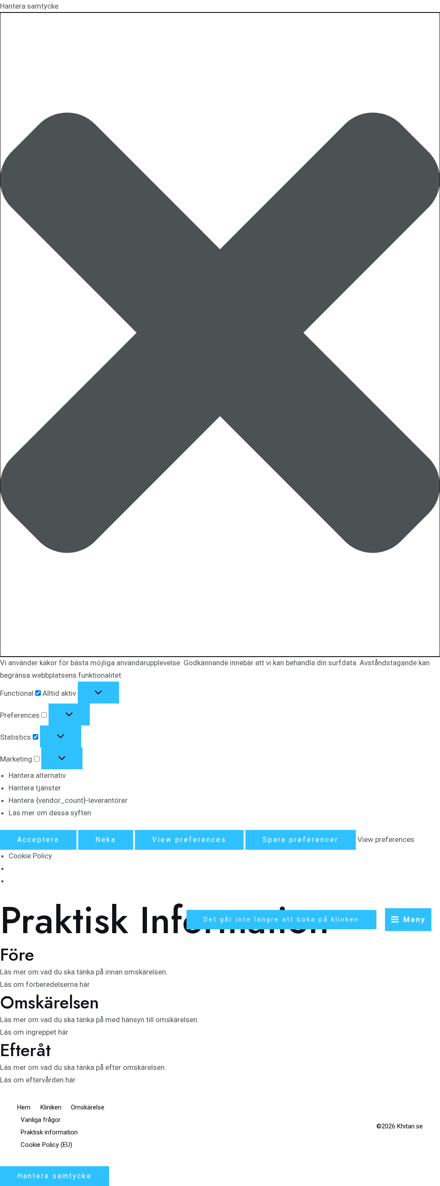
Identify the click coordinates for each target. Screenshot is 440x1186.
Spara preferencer (301, 840)
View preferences (189, 840)
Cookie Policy (30, 855)
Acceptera (38, 840)
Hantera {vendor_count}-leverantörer (68, 800)
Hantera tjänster (35, 787)
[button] (220, 334)
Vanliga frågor (41, 1120)
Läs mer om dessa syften (50, 812)
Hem (24, 1107)
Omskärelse (87, 1107)
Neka (105, 840)
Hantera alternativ (37, 775)
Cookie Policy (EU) (46, 1145)
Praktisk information (49, 1132)
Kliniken (50, 1107)
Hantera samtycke (54, 1176)
